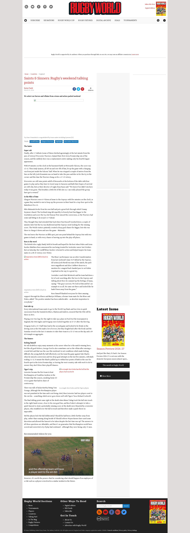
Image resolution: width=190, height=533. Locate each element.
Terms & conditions (112, 530)
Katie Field (28, 88)
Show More (106, 376)
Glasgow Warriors (47, 141)
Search (126, 506)
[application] (58, 456)
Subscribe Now (150, 4)
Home (26, 74)
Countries (34, 74)
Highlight (59, 141)
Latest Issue (107, 309)
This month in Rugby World (113, 365)
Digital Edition (150, 8)
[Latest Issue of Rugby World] (161, 9)
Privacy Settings (132, 530)
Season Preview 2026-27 (110, 348)
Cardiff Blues (34, 141)
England (42, 74)
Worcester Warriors (71, 141)
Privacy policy (123, 530)
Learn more (135, 54)
